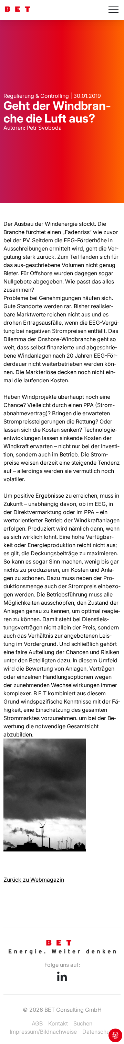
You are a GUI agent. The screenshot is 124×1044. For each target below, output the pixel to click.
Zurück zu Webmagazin (33, 879)
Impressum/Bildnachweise (43, 1031)
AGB (37, 1023)
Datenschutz (98, 1031)
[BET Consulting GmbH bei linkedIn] (62, 979)
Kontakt (58, 1023)
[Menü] (113, 9)
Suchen (82, 1023)
